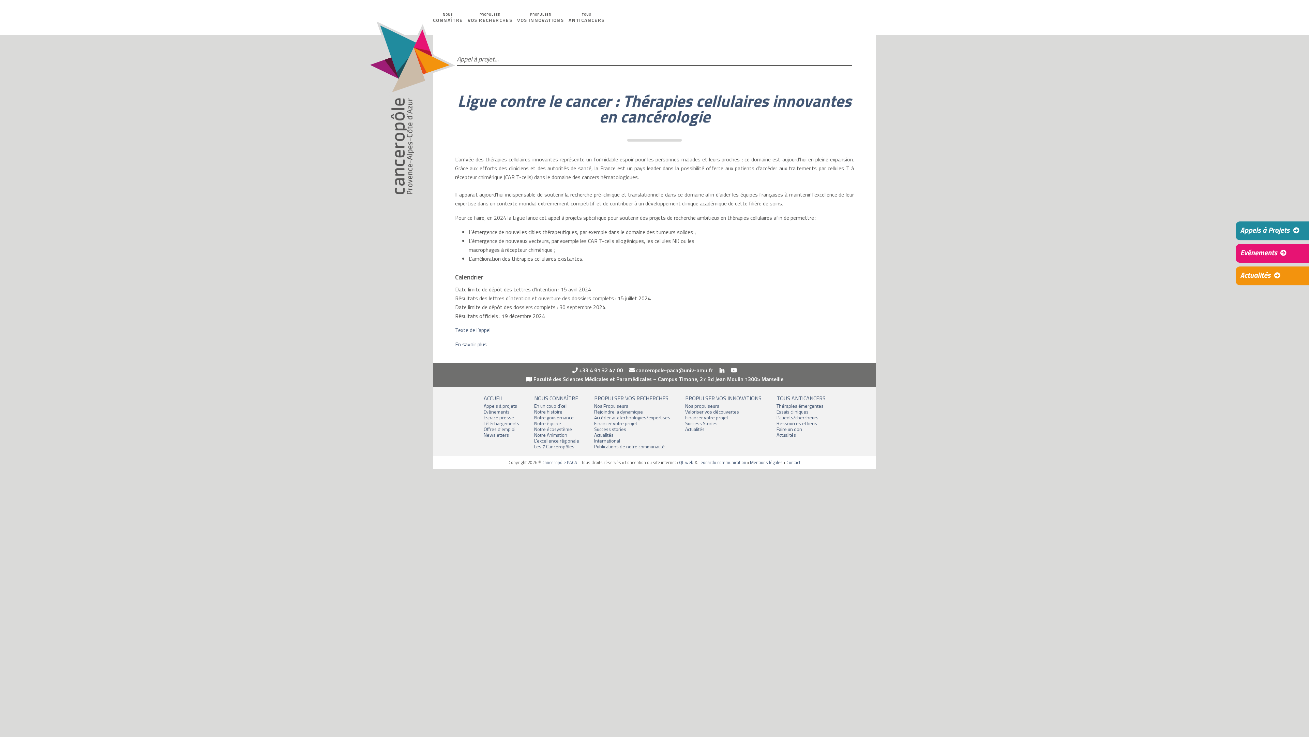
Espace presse (499, 417)
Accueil (493, 398)
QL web (686, 462)
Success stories (610, 429)
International (607, 440)
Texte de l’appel (473, 330)
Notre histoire (548, 411)
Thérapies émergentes (800, 405)
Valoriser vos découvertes (712, 411)
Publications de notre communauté (629, 446)
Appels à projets (500, 405)
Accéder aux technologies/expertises (632, 417)
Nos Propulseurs (611, 405)
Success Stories (701, 423)
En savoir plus (471, 344)
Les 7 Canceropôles (554, 446)
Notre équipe (547, 423)
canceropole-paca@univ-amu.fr (674, 370)
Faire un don (789, 429)
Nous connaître (556, 398)
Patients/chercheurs (797, 417)
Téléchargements (501, 423)
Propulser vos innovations (723, 398)
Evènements (497, 411)
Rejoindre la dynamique (618, 411)
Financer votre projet (615, 423)
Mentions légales (766, 462)
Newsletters (496, 434)
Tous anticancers (801, 398)
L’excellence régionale (556, 440)
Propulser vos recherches (631, 398)
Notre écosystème (553, 429)
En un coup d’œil (551, 405)
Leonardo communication (722, 462)
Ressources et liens (797, 423)
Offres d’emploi (499, 429)
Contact (793, 462)
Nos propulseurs (702, 405)
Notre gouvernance (554, 417)
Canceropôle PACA (559, 462)
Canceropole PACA (410, 107)
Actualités (604, 434)
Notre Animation (550, 434)
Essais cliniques (793, 411)
